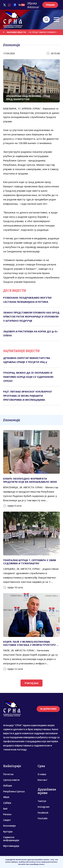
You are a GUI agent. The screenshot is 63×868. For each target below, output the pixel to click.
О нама (42, 774)
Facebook (43, 812)
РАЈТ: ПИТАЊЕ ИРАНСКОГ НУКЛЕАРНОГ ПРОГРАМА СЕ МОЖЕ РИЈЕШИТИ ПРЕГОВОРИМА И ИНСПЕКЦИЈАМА (27, 395)
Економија (9, 825)
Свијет (7, 820)
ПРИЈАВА (50, 5)
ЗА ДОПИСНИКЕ (48, 709)
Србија (7, 802)
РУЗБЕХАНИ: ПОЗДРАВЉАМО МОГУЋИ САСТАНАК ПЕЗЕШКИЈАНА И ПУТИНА (27, 299)
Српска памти (11, 779)
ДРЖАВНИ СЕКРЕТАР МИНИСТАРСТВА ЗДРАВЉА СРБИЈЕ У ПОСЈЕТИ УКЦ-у (26, 360)
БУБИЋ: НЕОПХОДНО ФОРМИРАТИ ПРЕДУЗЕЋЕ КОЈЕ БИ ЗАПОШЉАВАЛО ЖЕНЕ (30, 480)
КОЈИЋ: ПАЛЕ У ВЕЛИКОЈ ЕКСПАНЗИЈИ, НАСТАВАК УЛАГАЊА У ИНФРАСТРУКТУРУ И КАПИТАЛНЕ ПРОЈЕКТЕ (30, 643)
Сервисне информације (11, 839)
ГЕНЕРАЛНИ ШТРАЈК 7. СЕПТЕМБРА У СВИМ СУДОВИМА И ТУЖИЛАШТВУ (29, 562)
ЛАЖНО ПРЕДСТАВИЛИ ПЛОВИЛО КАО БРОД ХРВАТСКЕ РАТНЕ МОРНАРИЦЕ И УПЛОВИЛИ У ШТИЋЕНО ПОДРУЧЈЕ (31, 316)
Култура (7, 831)
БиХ (5, 808)
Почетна (8, 774)
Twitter (42, 801)
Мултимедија (11, 845)
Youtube (42, 818)
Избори (7, 785)
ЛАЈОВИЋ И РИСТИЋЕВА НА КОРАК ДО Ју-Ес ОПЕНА (30, 333)
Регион (7, 814)
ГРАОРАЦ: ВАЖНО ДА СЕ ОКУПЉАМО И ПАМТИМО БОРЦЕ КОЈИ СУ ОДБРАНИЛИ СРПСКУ (28, 376)
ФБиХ (6, 797)
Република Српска (14, 791)
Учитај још (31, 683)
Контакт (42, 779)
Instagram (43, 806)
